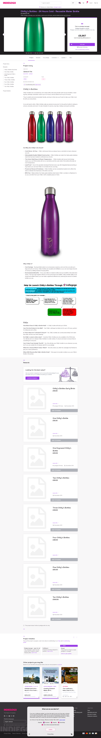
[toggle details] (39, 698)
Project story (6, 63)
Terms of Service (16, 733)
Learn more (34, 652)
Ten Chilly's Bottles (9, 86)
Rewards (5, 67)
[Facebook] (4, 716)
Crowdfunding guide (77, 712)
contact (30, 73)
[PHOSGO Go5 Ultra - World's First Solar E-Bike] (31, 675)
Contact (74, 710)
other (43, 79)
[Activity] (87, 3)
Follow (82, 44)
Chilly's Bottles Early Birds (10, 69)
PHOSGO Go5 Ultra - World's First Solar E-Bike (31, 690)
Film (25, 79)
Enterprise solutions (92, 716)
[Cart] (83, 3)
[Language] (80, 3)
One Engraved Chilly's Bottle (9, 74)
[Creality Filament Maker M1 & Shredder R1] (50, 675)
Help (59, 641)
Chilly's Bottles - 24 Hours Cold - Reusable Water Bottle (50, 11)
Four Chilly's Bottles (9, 82)
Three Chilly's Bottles (9, 79)
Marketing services (92, 712)
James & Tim (25, 13)
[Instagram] (11, 716)
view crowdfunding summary (82, 49)
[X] (7, 716)
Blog (73, 714)
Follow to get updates (66, 653)
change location (57, 7)
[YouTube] (9, 716)
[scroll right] (65, 34)
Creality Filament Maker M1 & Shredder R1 (49, 690)
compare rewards (32, 378)
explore (60, 664)
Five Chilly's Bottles (9, 84)
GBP (73, 2)
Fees (89, 710)
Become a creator (92, 714)
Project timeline (7, 90)
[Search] (42, 2)
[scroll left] (4, 34)
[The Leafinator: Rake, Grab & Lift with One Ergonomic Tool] (69, 675)
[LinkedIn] (13, 716)
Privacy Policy (7, 733)
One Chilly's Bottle (8, 71)
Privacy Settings (26, 733)
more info (25, 73)
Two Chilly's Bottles (9, 77)
